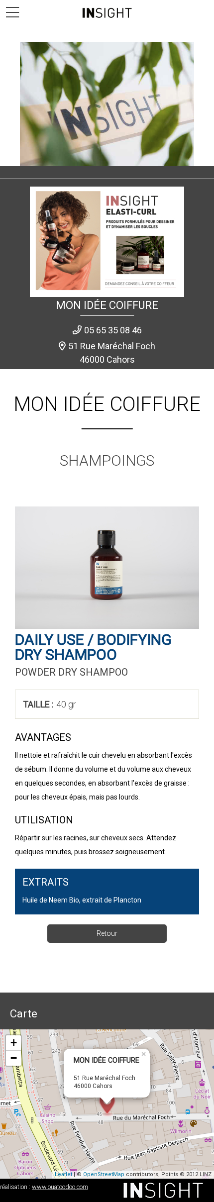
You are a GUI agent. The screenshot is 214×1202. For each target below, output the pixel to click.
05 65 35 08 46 (113, 330)
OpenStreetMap (103, 1174)
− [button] (13, 1058)
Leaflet (63, 1174)
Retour (107, 933)
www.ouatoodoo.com (60, 1187)
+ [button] (13, 1042)
